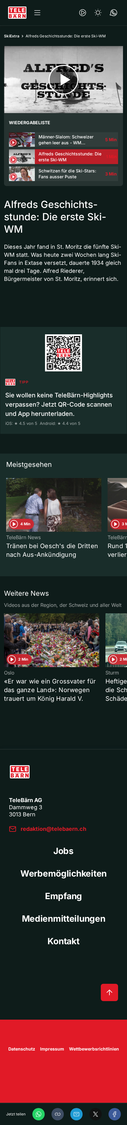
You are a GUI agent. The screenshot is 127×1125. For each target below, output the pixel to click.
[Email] (76, 1114)
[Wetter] (98, 13)
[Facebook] (115, 1114)
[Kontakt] (113, 13)
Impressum (52, 1048)
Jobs (63, 851)
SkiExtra (11, 36)
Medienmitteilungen (63, 918)
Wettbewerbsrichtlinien (94, 1048)
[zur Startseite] (17, 12)
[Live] (82, 13)
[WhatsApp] (38, 1114)
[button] (57, 1114)
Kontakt (63, 941)
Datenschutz (21, 1048)
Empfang (63, 896)
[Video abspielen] (63, 79)
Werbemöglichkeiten (63, 873)
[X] (95, 1114)
